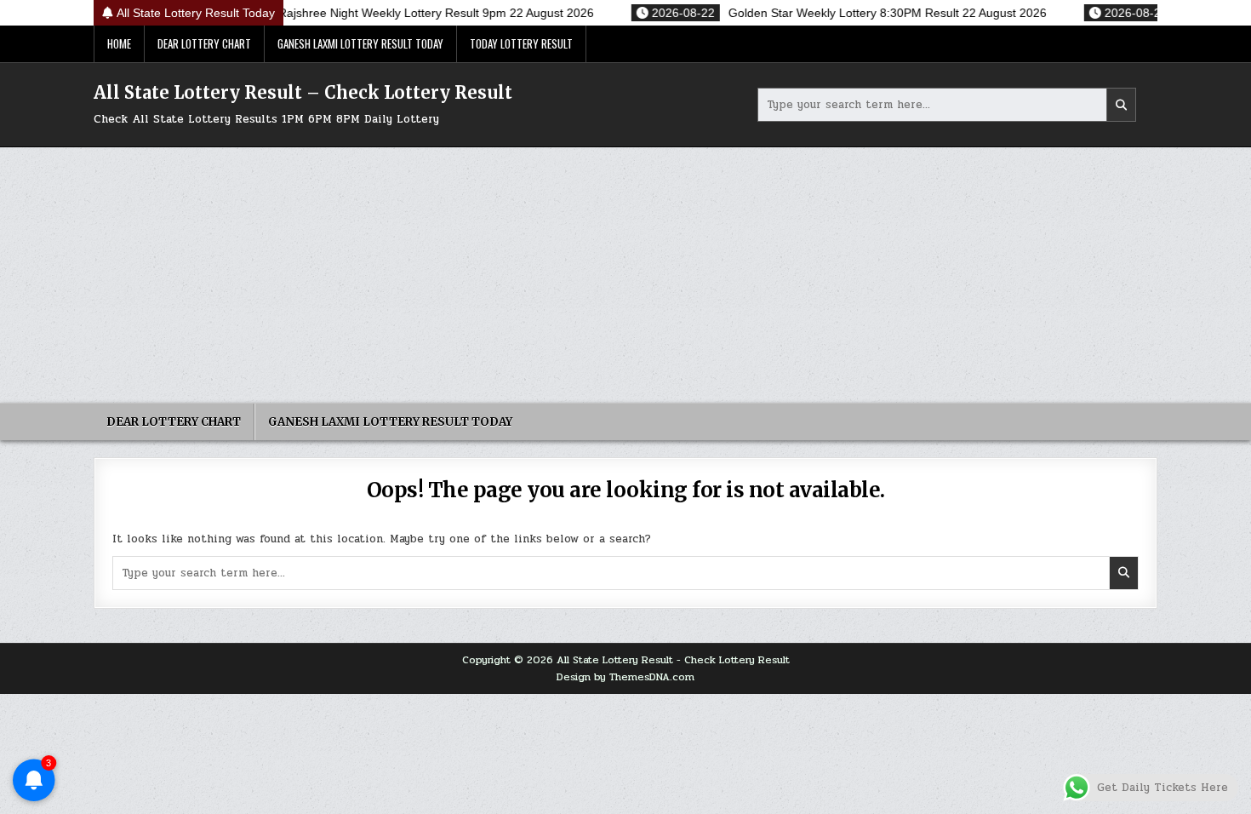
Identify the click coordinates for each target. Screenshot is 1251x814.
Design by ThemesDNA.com (625, 676)
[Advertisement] (625, 275)
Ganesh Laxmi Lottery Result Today (360, 43)
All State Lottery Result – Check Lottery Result (303, 92)
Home (119, 43)
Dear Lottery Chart (204, 43)
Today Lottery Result (521, 43)
